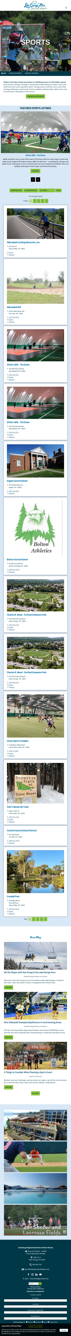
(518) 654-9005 (14, 841)
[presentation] (33, 179)
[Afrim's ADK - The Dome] (35, 115)
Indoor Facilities (15, 73)
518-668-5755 (37, 1264)
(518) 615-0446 (14, 909)
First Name (35, 1298)
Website (12, 255)
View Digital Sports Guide (35, 96)
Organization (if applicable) (35, 1310)
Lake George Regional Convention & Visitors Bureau (35, 1248)
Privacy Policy (35, 1287)
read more (8, 987)
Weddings (38, 1322)
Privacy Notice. (16, 1333)
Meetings (30, 1322)
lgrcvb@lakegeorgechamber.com (37, 1269)
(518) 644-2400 (14, 570)
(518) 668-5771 (14, 625)
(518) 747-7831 (13, 751)
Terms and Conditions (35, 1289)
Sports (45, 1322)
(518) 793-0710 (14, 817)
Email (11, 252)
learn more (35, 171)
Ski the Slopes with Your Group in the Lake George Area (29, 972)
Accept (64, 1330)
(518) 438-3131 (13, 375)
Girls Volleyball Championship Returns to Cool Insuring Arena (32, 1022)
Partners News (53, 1322)
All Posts (35, 1093)
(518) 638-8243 (14, 491)
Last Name (35, 1304)
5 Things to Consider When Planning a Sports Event (28, 1072)
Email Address (35, 1316)
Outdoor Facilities (32, 73)
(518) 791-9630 (14, 317)
